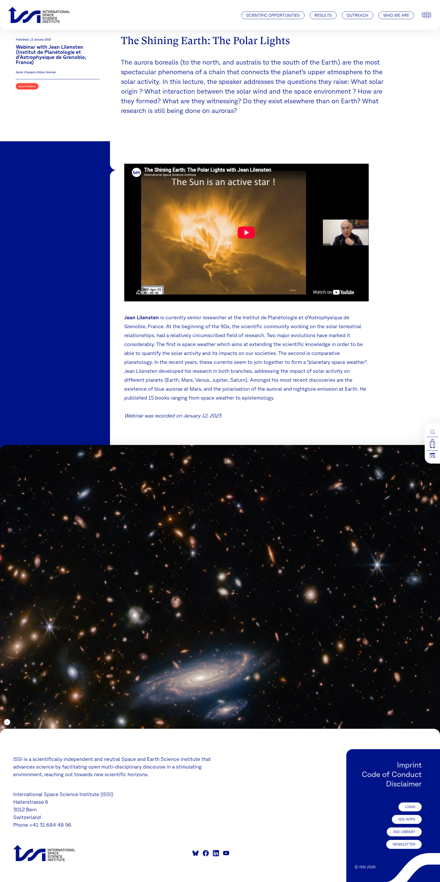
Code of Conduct (392, 774)
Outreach (357, 15)
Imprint (409, 764)
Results (323, 15)
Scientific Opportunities (273, 15)
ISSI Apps (406, 819)
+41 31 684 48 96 (50, 825)
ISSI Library (404, 832)
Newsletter (404, 844)
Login (410, 807)
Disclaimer (404, 783)
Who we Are (396, 15)
